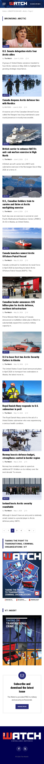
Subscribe (35, 4)
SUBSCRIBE (22, 706)
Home (4, 11)
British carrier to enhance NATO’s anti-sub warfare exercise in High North (19, 152)
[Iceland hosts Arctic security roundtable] (22, 489)
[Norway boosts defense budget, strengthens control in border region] (22, 440)
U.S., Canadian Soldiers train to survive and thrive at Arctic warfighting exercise (18, 204)
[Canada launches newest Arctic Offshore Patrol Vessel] (22, 239)
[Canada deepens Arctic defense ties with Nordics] (22, 86)
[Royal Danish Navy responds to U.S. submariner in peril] (22, 391)
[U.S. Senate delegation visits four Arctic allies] (22, 37)
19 (29, 530)
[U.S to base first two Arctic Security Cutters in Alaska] (22, 342)
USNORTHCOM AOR (14, 11)
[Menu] (4, 4)
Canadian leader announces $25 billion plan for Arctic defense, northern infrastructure (18, 305)
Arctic (25, 11)
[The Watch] (18, 4)
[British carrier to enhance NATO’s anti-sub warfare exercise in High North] (22, 134)
